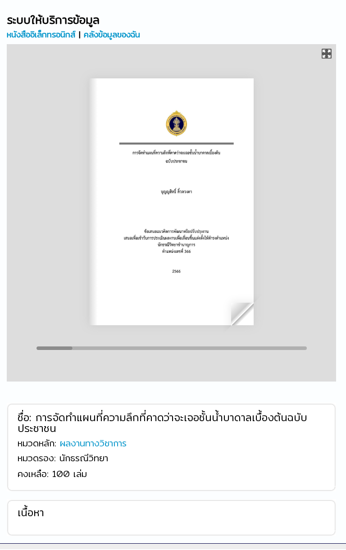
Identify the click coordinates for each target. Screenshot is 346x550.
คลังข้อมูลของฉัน (112, 34)
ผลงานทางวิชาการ (93, 443)
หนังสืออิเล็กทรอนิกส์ (41, 34)
